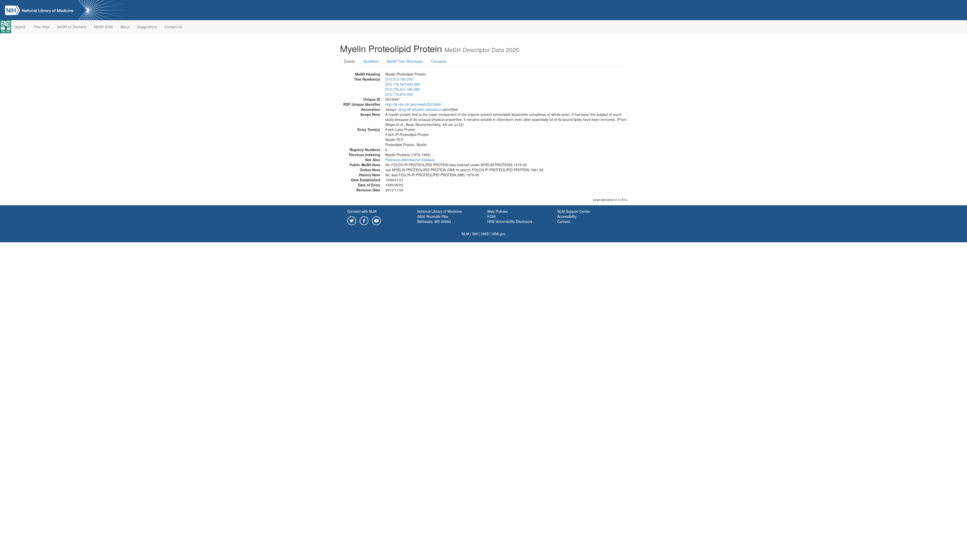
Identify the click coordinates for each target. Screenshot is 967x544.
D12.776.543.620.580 (402, 84)
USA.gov (498, 233)
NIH (475, 233)
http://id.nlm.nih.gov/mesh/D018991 (413, 104)
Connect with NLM (361, 211)
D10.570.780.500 (399, 79)
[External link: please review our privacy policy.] (351, 220)
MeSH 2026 (103, 26)
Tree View (41, 26)
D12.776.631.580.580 (402, 89)
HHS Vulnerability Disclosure (509, 221)
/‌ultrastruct (433, 109)
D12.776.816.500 (399, 94)
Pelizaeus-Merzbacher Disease (410, 159)
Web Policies (497, 211)
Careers (563, 221)
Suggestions (147, 26)
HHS (485, 233)
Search (20, 26)
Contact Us (173, 26)
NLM (465, 233)
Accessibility (566, 216)
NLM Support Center (573, 211)
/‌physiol (418, 109)
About (125, 26)
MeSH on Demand (71, 26)
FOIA (491, 216)
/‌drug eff (404, 109)
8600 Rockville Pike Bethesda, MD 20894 (434, 219)
